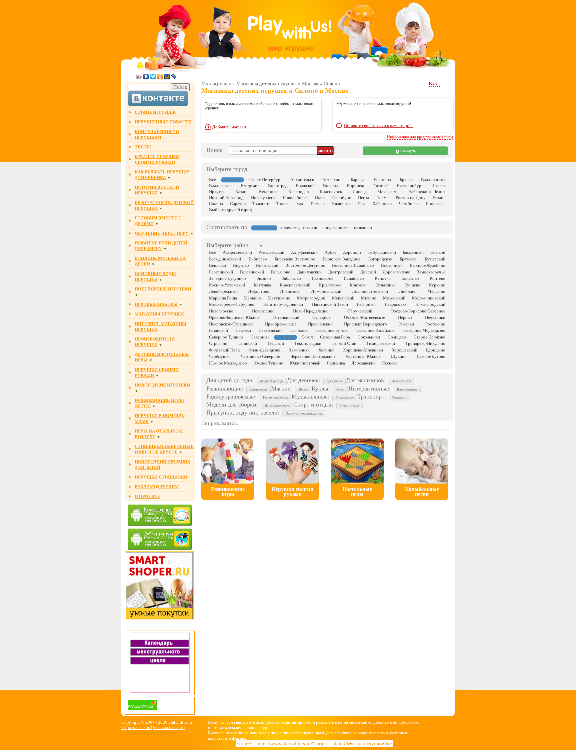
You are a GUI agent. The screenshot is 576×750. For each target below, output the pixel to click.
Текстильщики (307, 343)
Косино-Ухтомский (227, 284)
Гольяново (280, 271)
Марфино (436, 291)
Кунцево (412, 284)
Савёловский (271, 330)
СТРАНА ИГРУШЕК (155, 112)
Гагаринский (221, 271)
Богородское (380, 258)
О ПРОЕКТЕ (147, 496)
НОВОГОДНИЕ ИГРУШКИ (162, 385)
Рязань (439, 197)
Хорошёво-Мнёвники (363, 349)
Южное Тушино (268, 362)
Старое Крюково (429, 336)
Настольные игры (357, 491)
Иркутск (217, 191)
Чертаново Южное (363, 356)
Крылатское (330, 284)
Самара (216, 203)
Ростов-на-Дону (411, 197)
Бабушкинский (382, 252)
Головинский (252, 271)
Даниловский (309, 271)
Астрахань (332, 179)
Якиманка (336, 362)
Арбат (330, 252)
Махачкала (387, 191)
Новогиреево (221, 310)
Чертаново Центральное (313, 356)
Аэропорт (352, 252)
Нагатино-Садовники (283, 304)
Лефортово (258, 291)
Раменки (406, 323)
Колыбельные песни (422, 491)
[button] (272, 381)
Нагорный (366, 304)
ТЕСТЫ (143, 146)
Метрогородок (311, 297)
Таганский (247, 343)
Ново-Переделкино (311, 310)
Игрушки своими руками (292, 491)
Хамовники (299, 349)
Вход (434, 83)
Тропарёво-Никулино (425, 343)
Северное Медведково (424, 330)
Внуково (241, 265)
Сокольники (369, 336)
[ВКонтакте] (146, 76)
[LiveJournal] (174, 76)
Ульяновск (341, 203)
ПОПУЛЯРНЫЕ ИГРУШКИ (163, 288)
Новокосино (263, 310)
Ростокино (435, 323)
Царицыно (435, 349)
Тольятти (260, 203)
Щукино (399, 356)
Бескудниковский (225, 258)
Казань (241, 191)
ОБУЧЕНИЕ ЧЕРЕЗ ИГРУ (162, 233)
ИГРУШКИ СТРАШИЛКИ (161, 477)
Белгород (382, 179)
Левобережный (223, 291)
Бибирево (258, 258)
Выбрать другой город (230, 209)
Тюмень (317, 203)
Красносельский (295, 284)
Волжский (305, 185)
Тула (299, 203)
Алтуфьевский (304, 252)
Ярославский (363, 362)
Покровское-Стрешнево (231, 323)
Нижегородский (430, 304)
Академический (237, 252)
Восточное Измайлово (353, 265)
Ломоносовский (326, 291)
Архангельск (302, 179)
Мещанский (343, 297)
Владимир (250, 185)
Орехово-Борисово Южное (234, 317)
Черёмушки (220, 356)
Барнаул (358, 179)
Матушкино (279, 297)
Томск (282, 203)
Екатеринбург (410, 185)
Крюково (358, 284)
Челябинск (409, 203)
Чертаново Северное (260, 356)
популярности (335, 227)
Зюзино (264, 278)
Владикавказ (220, 185)
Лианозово (290, 291)
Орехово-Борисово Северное (418, 310)
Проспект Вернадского (365, 323)
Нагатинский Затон (330, 304)
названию (363, 227)
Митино (368, 297)
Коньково (410, 278)
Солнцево (397, 336)
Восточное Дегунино (305, 265)
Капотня (383, 278)
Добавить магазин (229, 126)
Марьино (252, 297)
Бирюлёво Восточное (295, 258)
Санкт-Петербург (265, 179)
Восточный (392, 265)
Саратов (238, 203)
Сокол (307, 336)
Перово (405, 317)
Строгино (218, 343)
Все (212, 179)
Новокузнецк (263, 197)
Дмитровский (340, 271)
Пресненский (320, 323)
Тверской (275, 343)
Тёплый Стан (344, 343)
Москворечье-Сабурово (231, 304)
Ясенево (390, 362)
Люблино (408, 291)
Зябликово (291, 278)
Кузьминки (385, 284)
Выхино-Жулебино (427, 265)
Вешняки (217, 265)
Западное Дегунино (227, 278)
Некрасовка (395, 304)
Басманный (413, 252)
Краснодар (298, 191)
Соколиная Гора (335, 336)
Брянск (406, 179)
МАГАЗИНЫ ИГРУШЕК (159, 313)
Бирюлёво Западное (341, 258)
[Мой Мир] (167, 76)
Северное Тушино (226, 336)
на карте (408, 151)
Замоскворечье (431, 271)
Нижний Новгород (226, 197)
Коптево (437, 278)
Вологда (330, 185)
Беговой (437, 252)
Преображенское (281, 323)
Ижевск (438, 185)
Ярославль (435, 203)
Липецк (360, 191)
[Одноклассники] (160, 76)
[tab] (227, 245)
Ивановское (322, 278)
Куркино (437, 284)
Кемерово (268, 191)
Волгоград (278, 185)
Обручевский (359, 310)
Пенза (363, 197)
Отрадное (321, 317)
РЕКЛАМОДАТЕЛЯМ (157, 486)
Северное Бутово (332, 330)
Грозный (380, 185)
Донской (368, 271)
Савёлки (243, 330)
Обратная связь (136, 727)
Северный (260, 336)
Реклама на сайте (169, 727)
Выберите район (227, 245)
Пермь (382, 197)
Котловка (262, 284)
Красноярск (331, 191)
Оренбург (341, 197)
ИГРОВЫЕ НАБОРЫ (156, 304)
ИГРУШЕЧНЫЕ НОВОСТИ (163, 121)
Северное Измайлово (376, 330)
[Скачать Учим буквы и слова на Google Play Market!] (160, 540)
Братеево (408, 258)
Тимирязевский (380, 343)
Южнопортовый (305, 362)
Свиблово (299, 330)
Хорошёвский (404, 349)
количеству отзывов (298, 227)
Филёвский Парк (224, 349)
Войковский (267, 265)
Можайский (394, 297)
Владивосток (433, 179)
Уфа (361, 203)
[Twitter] (153, 76)
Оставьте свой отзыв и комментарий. (378, 125)
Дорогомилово (396, 271)
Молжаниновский (428, 297)
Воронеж (355, 185)
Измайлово (354, 278)
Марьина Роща (223, 297)
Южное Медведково (228, 362)
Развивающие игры (228, 491)
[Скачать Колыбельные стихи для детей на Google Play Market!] (160, 516)
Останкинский (286, 317)
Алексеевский (271, 252)
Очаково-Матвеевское (364, 317)
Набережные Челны (426, 191)
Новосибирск (295, 197)
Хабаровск (382, 203)
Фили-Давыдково (264, 349)
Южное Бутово (431, 356)
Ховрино (326, 349)
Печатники (435, 317)
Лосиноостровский (370, 291)
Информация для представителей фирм (420, 137)
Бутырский (435, 258)
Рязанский (218, 330)
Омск (320, 197)
